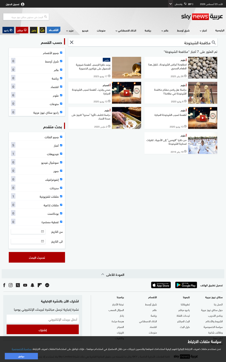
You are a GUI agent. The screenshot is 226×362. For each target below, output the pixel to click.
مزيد (71, 30)
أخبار (204, 30)
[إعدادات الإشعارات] (42, 30)
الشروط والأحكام (214, 321)
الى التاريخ (57, 241)
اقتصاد (153, 327)
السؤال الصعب (116, 310)
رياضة (148, 30)
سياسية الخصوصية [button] (22, 348)
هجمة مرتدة (118, 321)
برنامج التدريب (215, 315)
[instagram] (11, 284)
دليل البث (185, 327)
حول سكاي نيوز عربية (212, 310)
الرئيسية (219, 30)
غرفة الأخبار (118, 304)
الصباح (120, 327)
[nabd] (47, 284)
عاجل (34, 30)
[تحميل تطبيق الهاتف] (173, 285)
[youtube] (25, 284)
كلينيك (120, 332)
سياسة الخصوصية (213, 327)
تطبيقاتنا (185, 304)
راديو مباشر (184, 310)
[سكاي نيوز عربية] (202, 16)
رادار (122, 315)
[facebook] (4, 284)
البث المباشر (183, 321)
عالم (166, 30)
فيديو (85, 30)
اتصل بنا (218, 304)
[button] (22, 30)
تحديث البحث (37, 257)
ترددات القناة (183, 315)
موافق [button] (21, 356)
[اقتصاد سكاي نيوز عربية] (53, 30)
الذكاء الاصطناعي (127, 30)
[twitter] (18, 284)
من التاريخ (57, 231)
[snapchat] (32, 284)
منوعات (101, 30)
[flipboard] (40, 284)
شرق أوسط (183, 30)
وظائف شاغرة (215, 332)
